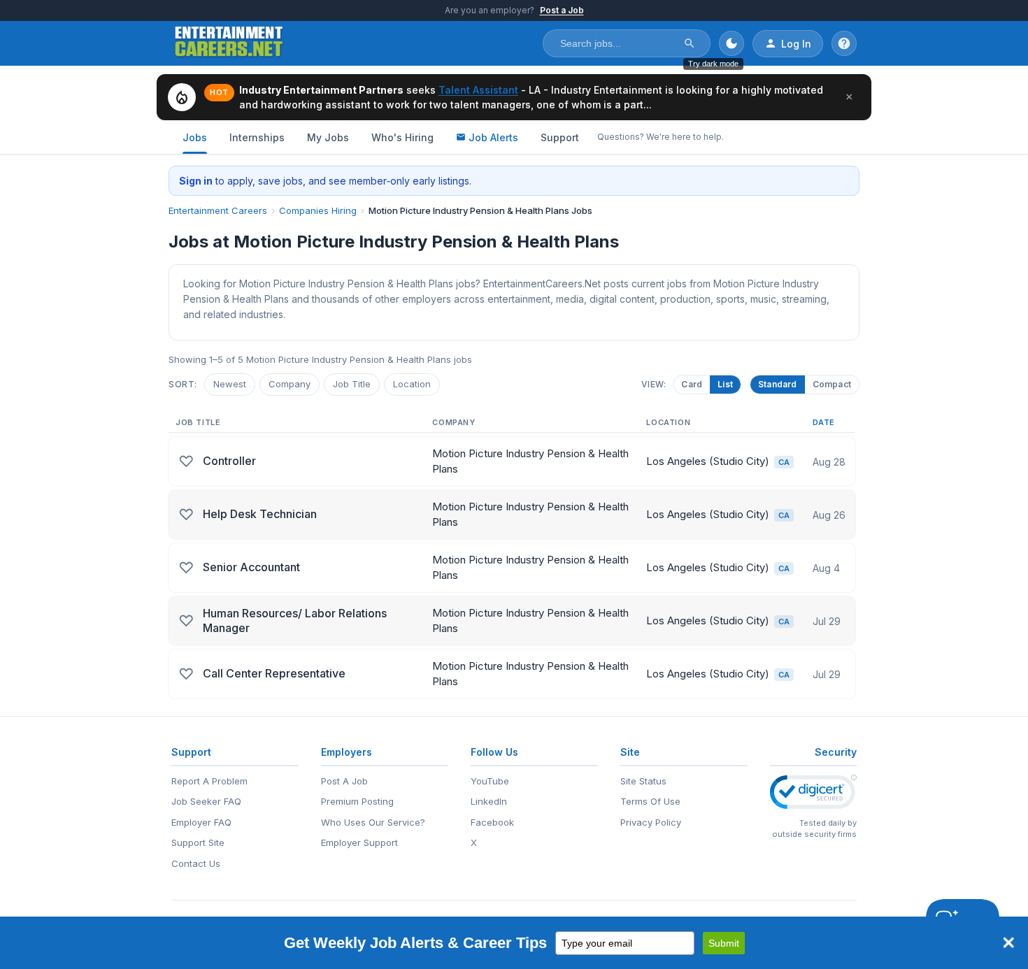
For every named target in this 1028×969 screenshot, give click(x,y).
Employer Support (359, 842)
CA (784, 462)
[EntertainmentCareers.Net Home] (229, 43)
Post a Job (562, 10)
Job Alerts (493, 137)
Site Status (643, 781)
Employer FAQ (201, 822)
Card (691, 384)
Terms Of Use (650, 801)
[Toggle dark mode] (731, 43)
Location (412, 383)
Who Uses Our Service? (373, 822)
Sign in (196, 181)
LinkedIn (489, 801)
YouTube (490, 781)
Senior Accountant (251, 567)
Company (289, 383)
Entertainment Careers (218, 210)
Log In (796, 44)
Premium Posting (357, 801)
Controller (229, 461)
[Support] (844, 43)
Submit (723, 943)
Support (560, 137)
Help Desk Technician (260, 514)
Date (824, 422)
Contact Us (195, 863)
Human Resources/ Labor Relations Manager (295, 621)
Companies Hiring (318, 210)
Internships (257, 137)
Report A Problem (209, 781)
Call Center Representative (274, 673)
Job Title (352, 383)
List (725, 384)
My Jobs (328, 137)
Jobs (195, 137)
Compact (832, 384)
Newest (229, 383)
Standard (777, 384)
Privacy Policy (650, 822)
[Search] (689, 43)
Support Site (197, 842)
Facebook (492, 822)
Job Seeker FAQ (206, 801)
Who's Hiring (402, 137)
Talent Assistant (478, 90)
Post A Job (344, 781)
